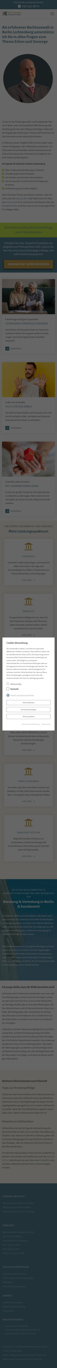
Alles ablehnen (28, 703)
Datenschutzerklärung (31, 724)
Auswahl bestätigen (28, 710)
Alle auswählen (29, 717)
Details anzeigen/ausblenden (22, 695)
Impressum (46, 724)
